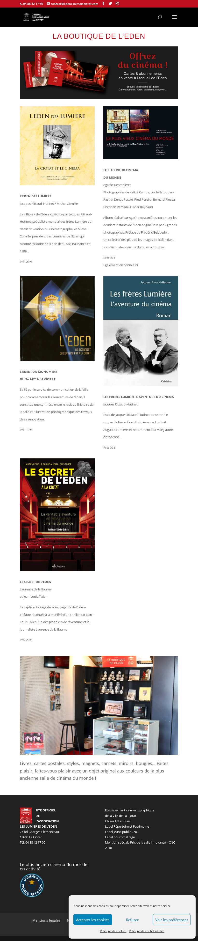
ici (136, 265)
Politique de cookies (113, 931)
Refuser (132, 919)
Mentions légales (46, 920)
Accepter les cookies (92, 919)
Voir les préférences (171, 919)
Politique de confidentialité (146, 931)
